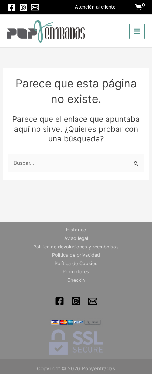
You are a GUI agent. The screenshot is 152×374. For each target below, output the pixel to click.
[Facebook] (11, 7)
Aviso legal (76, 238)
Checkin (76, 280)
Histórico (76, 230)
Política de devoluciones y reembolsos (76, 247)
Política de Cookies (76, 263)
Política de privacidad (76, 255)
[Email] (35, 7)
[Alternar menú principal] (137, 31)
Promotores (76, 271)
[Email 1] (92, 301)
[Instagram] (23, 7)
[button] (95, 7)
